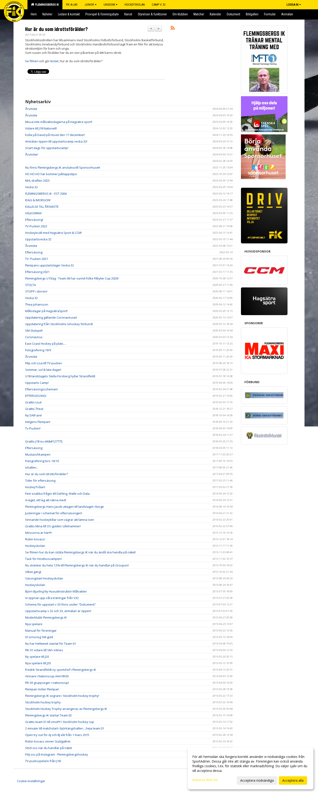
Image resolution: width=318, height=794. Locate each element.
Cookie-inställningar (31, 781)
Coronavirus (34, 337)
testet (54, 61)
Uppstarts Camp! (37, 383)
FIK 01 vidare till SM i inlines (44, 650)
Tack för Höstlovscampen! (43, 559)
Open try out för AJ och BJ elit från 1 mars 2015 (57, 735)
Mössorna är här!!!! (38, 533)
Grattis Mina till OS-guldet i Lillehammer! (53, 526)
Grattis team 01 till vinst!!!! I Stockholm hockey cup (59, 722)
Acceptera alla (293, 780)
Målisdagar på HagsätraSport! (46, 311)
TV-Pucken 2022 (36, 226)
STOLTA (30, 285)
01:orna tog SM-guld (39, 637)
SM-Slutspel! (34, 330)
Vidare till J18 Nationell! (41, 128)
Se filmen (31, 61)
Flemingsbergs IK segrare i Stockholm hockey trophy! (62, 696)
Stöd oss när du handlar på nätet (48, 748)
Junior (89, 4)
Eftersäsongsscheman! (41, 389)
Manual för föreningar (41, 630)
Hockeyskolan (35, 546)
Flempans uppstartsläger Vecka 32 (49, 265)
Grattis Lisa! (33, 402)
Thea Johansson (36, 304)
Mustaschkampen (38, 454)
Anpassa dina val (204, 780)
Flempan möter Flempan (42, 689)
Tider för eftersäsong (40, 480)
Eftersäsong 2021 (37, 272)
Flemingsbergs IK (46, 4)
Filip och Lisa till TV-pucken (43, 363)
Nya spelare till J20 (38, 663)
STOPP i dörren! (36, 291)
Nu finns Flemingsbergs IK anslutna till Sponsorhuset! (62, 167)
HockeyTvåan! (35, 487)
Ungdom (109, 4)
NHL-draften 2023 (37, 180)
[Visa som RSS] (173, 29)
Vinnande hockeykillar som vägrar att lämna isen (59, 520)
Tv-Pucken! (33, 428)
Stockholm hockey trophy (43, 702)
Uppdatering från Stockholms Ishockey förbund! (59, 324)
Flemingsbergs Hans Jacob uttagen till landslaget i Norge (64, 506)
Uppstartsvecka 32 (38, 239)
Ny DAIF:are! (33, 415)
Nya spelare (33, 624)
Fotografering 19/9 (38, 350)
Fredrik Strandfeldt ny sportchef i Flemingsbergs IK (60, 670)
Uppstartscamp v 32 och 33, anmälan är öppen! (58, 611)
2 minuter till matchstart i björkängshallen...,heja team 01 (64, 728)
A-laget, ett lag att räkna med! (45, 500)
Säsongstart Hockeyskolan (44, 578)
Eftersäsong (33, 252)
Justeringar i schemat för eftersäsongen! (53, 513)
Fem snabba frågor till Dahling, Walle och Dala (57, 493)
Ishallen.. (31, 467)
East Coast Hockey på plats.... (45, 343)
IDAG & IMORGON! (38, 200)
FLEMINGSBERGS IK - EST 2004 (46, 193)
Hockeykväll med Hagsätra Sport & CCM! (53, 233)
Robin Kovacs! (35, 539)
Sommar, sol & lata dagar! (43, 370)
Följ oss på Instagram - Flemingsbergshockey (56, 754)
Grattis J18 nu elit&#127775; (44, 441)
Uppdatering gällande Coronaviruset (51, 317)
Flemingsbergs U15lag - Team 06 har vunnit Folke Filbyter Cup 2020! (71, 278)
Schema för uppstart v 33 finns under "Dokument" (60, 604)
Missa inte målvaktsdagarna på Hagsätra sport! (58, 122)
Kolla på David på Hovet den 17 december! (55, 135)
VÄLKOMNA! (33, 213)
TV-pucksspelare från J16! (43, 761)
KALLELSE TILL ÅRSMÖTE (42, 206)
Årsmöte (31, 109)
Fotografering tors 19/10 (42, 461)
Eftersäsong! (34, 220)
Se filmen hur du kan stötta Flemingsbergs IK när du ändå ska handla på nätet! (80, 552)
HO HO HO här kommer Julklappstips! (51, 174)
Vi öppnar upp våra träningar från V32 (52, 598)
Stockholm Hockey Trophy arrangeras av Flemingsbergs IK (66, 709)
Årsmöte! (31, 154)
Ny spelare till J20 (37, 656)
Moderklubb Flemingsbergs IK (46, 617)
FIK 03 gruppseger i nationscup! (47, 683)
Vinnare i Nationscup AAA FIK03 (47, 676)
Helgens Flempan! (37, 422)
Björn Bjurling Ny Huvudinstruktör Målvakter (56, 591)
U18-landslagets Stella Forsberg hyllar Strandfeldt (60, 376)
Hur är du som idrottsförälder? (56, 29)
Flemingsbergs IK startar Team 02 (48, 715)
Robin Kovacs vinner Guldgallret (47, 741)
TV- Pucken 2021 (36, 259)
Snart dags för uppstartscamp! (46, 148)
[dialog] (250, 768)
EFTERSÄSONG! (35, 396)
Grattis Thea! (34, 409)
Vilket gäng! (33, 572)
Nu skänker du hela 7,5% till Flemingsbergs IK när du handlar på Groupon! (77, 565)
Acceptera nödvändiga (257, 780)
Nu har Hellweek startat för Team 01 (50, 643)
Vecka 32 (31, 187)
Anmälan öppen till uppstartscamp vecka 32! (56, 141)
